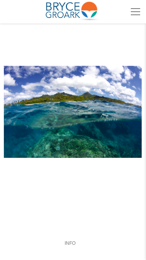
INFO (70, 243)
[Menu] (135, 11)
